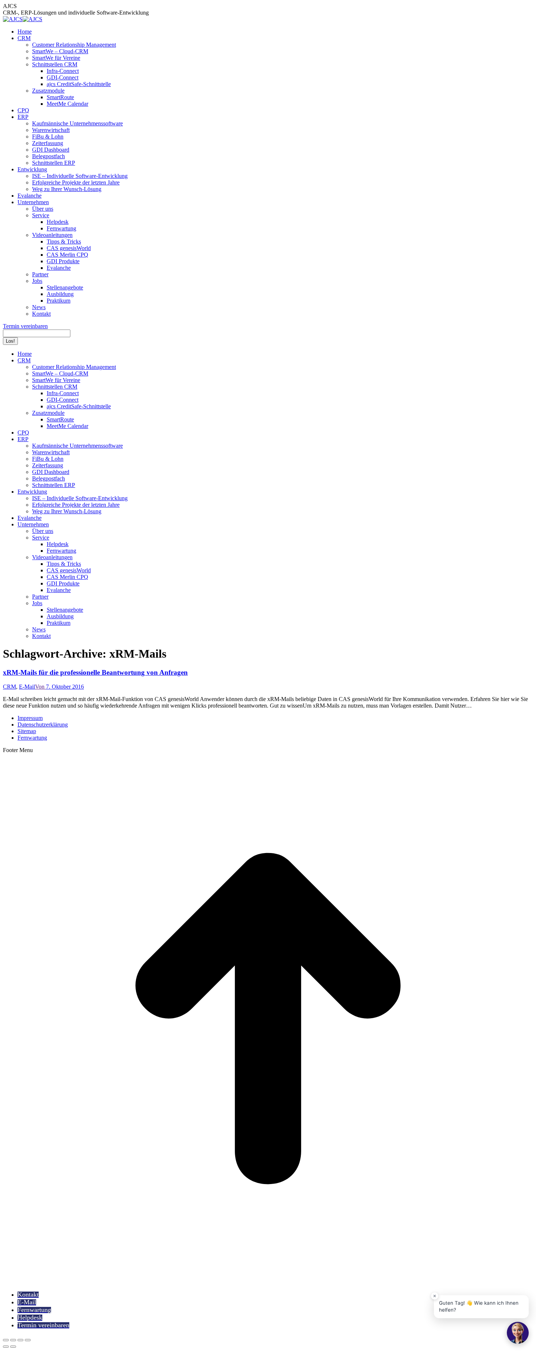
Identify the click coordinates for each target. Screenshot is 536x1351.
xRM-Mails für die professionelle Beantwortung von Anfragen (95, 672)
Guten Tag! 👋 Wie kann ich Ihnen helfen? (478, 1306)
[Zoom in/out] (28, 1340)
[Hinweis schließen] (434, 1296)
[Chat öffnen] (518, 1333)
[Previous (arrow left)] (6, 1347)
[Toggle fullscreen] (20, 1340)
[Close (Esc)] (6, 1340)
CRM (9, 687)
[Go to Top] (268, 1281)
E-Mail (27, 687)
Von (40, 687)
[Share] (13, 1340)
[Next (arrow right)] (13, 1347)
